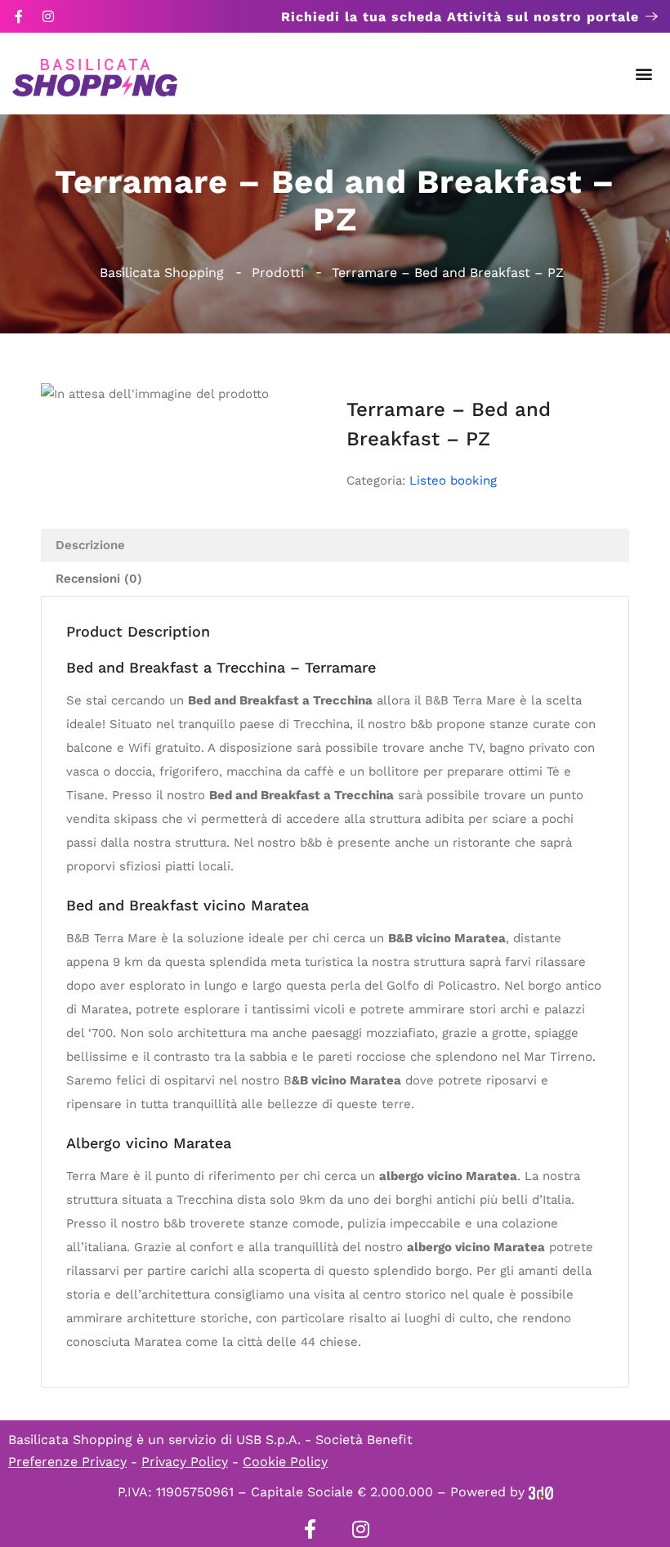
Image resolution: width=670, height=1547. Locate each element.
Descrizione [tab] (90, 545)
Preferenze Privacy (67, 1461)
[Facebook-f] (18, 16)
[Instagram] (48, 16)
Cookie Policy (285, 1461)
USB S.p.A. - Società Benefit (324, 1439)
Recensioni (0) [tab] (99, 578)
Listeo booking (453, 480)
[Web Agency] (541, 1492)
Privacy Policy (184, 1461)
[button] (644, 73)
